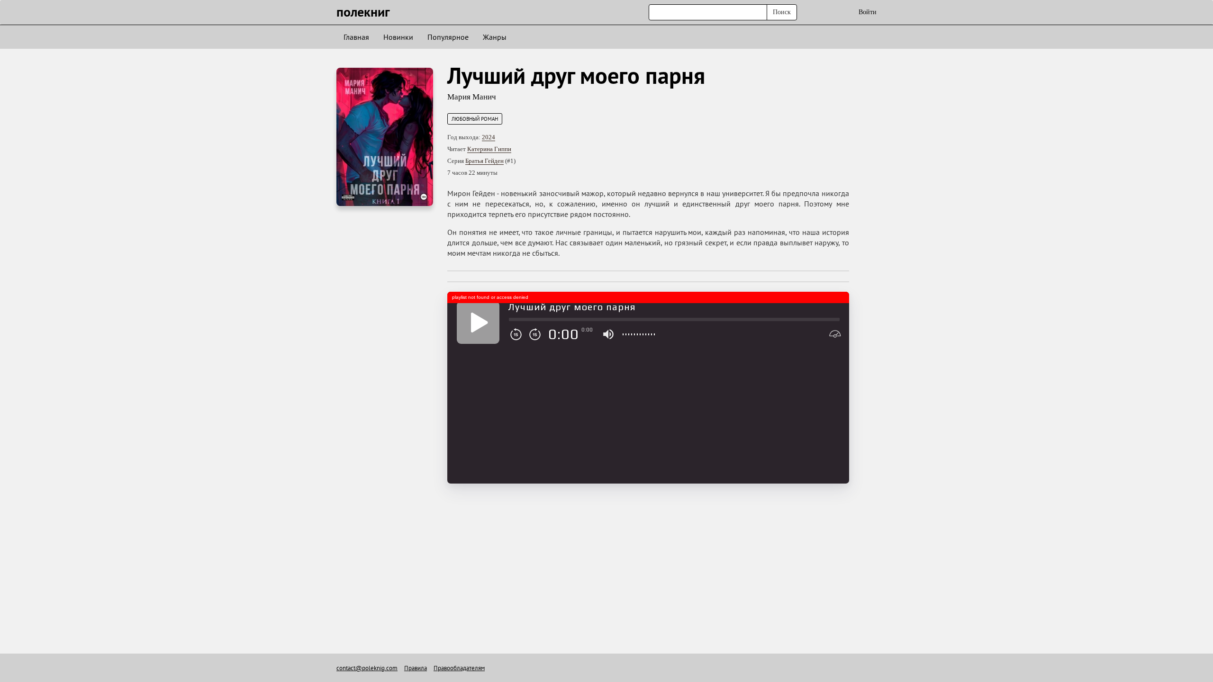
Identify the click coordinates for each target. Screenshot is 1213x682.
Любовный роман (475, 119)
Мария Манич (471, 96)
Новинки (398, 37)
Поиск (782, 12)
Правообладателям (459, 668)
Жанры (495, 37)
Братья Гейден (484, 160)
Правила (415, 668)
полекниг (363, 11)
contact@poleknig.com (367, 668)
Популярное (448, 37)
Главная (356, 37)
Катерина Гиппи (489, 149)
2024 (488, 137)
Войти (868, 12)
